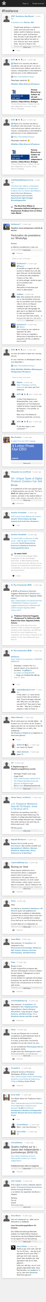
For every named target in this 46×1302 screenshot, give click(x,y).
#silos (26, 548)
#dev (30, 1016)
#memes (25, 950)
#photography (16, 952)
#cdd (24, 521)
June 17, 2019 (19, 677)
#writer (22, 1016)
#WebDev (14, 84)
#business (37, 1113)
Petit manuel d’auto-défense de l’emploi (25, 516)
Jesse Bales (15, 939)
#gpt (23, 198)
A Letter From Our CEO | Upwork (23, 441)
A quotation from (22, 22)
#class (13, 1115)
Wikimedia (19, 785)
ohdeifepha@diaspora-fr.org (22, 180)
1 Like (18, 50)
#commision (37, 1187)
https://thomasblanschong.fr (24, 76)
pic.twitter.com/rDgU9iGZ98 (24, 672)
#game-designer (29, 1009)
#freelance (28, 193)
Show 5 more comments (21, 258)
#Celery (21, 1081)
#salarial (14, 521)
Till (12, 762)
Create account (38, 3)
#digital (25, 733)
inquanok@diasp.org (19, 862)
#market (29, 195)
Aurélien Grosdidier (19, 512)
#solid (22, 543)
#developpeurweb (34, 1047)
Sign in (25, 3)
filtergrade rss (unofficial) (21, 472)
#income (19, 193)
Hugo (13, 962)
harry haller (15, 1094)
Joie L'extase (16, 1181)
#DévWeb (19, 369)
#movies (32, 950)
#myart (29, 1187)
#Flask (32, 1081)
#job (24, 195)
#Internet (27, 84)
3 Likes (18, 576)
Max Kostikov (16, 437)
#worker (14, 1113)
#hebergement (30, 1051)
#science (14, 1014)
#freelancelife (27, 670)
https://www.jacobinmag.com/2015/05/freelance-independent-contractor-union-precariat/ (26, 1105)
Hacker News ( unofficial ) (21, 797)
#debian (26, 848)
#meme (18, 950)
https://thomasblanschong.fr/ (24, 365)
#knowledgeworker (18, 200)
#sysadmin (26, 908)
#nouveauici (16, 846)
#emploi (14, 519)
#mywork (22, 1187)
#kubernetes (25, 850)
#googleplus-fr (16, 848)
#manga (20, 1189)
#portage (32, 519)
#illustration (15, 1011)
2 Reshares (20, 503)
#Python (24, 1074)
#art (22, 945)
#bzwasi (21, 1113)
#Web (21, 84)
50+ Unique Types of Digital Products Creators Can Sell (26, 479)
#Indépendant (16, 372)
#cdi (19, 521)
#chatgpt (29, 198)
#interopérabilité (17, 548)
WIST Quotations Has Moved (22, 16)
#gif (12, 950)
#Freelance (35, 84)
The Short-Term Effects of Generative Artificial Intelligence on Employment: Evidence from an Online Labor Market (25, 188)
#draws (14, 1189)
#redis (27, 1081)
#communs (15, 545)
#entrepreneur (16, 1110)
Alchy (13, 901)
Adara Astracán (17, 717)
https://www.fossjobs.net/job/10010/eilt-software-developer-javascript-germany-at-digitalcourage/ (27, 780)
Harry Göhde (22, 1246)
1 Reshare (19, 253)
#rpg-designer (26, 1011)
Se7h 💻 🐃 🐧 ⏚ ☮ (18, 59)
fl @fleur (20, 294)
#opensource (30, 543)
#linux (33, 850)
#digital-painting (31, 1007)
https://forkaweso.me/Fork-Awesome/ (27, 386)
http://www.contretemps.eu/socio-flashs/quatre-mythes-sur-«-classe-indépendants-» (24, 1158)
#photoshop (31, 952)
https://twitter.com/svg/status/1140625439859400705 (26, 660)
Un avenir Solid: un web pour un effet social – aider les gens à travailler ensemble (24, 540)
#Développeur (36, 369)
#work (13, 193)
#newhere (29, 943)
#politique (28, 853)
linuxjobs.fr (15, 1068)
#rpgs (35, 1011)
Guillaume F (16, 224)
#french (14, 911)
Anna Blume (16, 1215)
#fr (42, 908)
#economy (29, 1113)
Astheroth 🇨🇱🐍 (23, 744)
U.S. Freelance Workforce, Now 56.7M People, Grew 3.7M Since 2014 (24, 806)
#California (34, 593)
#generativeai (16, 198)
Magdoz (21, 266)
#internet (32, 545)
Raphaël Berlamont (18, 839)
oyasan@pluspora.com (26, 689)
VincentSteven (28, 1108)
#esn (28, 521)
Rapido (20, 382)
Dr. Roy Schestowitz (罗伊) (21, 585)
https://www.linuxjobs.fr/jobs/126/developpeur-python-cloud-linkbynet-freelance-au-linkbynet (26, 1078)
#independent (36, 1110)
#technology (27, 1014)
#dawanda (33, 1272)
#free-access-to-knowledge (21, 948)
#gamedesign (16, 1009)
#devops (33, 848)
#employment (16, 195)
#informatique (23, 519)
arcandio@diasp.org (19, 1000)
